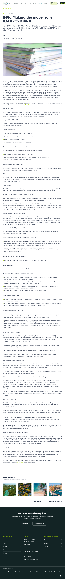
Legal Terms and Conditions (18, 571)
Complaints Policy (57, 571)
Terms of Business (30, 571)
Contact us (20, 462)
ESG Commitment (48, 571)
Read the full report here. (32, 105)
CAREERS (46, 3)
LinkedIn (7, 38)
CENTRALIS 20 (53, 3)
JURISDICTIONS (27, 3)
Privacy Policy (39, 571)
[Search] (58, 3)
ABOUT (10, 3)
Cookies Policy (7, 571)
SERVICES (16, 3)
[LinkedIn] (60, 576)
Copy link (20, 38)
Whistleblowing (54, 576)
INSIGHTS (40, 3)
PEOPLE (34, 3)
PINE (21, 3)
